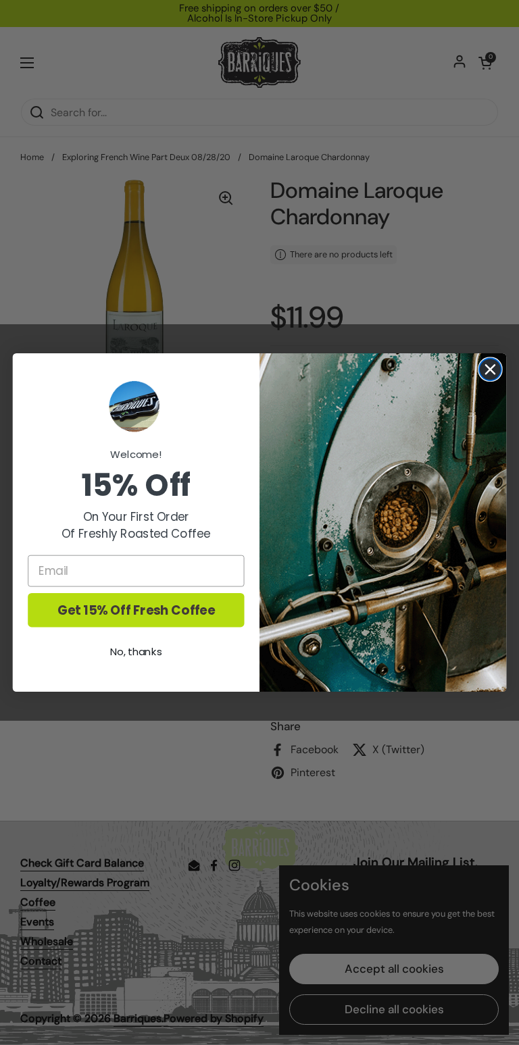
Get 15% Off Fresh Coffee (136, 610)
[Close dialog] (490, 369)
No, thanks (136, 651)
